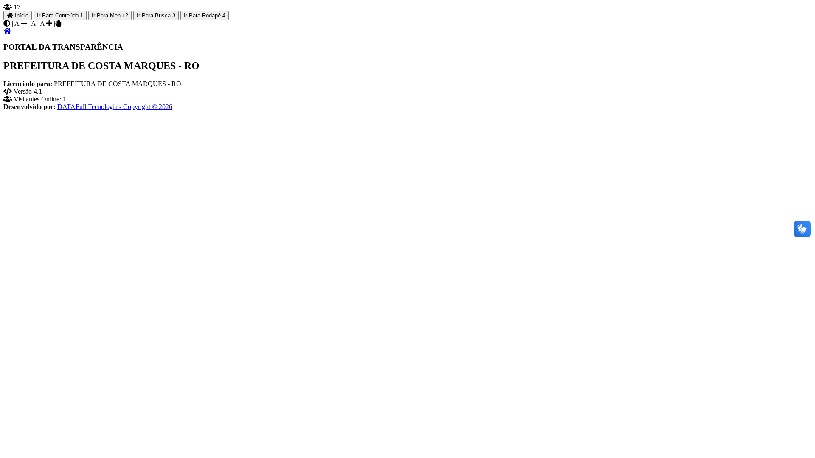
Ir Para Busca (156, 15)
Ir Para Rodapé (204, 15)
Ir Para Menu (110, 15)
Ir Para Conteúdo (60, 15)
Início (20, 15)
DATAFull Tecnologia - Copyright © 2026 (114, 106)
